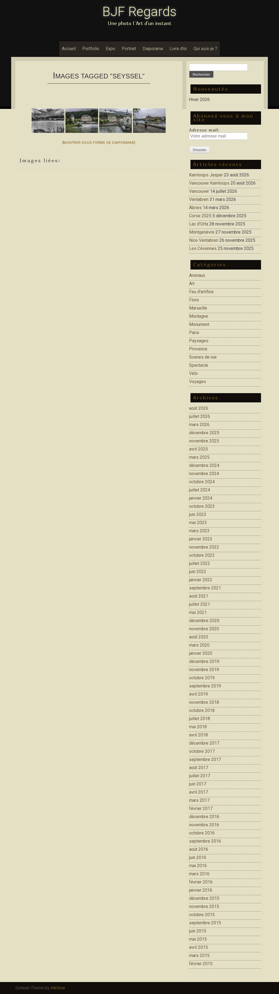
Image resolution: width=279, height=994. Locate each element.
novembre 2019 (204, 669)
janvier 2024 (200, 498)
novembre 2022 (204, 547)
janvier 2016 (200, 890)
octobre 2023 (202, 506)
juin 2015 (197, 931)
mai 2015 (198, 939)
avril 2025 (198, 449)
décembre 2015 (204, 898)
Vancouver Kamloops (209, 183)
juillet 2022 (199, 563)
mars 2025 (199, 457)
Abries (195, 207)
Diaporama (152, 48)
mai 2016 (198, 865)
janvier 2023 (200, 539)
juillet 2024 (199, 490)
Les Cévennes (203, 248)
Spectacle (198, 365)
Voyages (197, 381)
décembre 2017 (204, 743)
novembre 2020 (204, 628)
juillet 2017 (199, 775)
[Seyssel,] (48, 120)
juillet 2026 (199, 416)
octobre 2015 (202, 914)
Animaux (197, 275)
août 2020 (198, 637)
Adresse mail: (204, 130)
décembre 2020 (204, 620)
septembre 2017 (205, 759)
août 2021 (198, 596)
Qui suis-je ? (205, 48)
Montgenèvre (201, 232)
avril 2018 (198, 735)
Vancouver (199, 191)
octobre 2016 (202, 833)
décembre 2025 (204, 432)
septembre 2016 (205, 841)
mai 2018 (198, 726)
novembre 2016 (204, 824)
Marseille (198, 308)
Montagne (198, 316)
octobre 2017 (202, 751)
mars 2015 (199, 955)
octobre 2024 (202, 481)
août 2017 (198, 767)
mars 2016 (199, 873)
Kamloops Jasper (206, 175)
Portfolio (90, 48)
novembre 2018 (204, 702)
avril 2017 (198, 792)
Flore (194, 299)
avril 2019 (198, 694)
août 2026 (198, 408)
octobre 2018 (202, 710)
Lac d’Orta (198, 224)
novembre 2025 (204, 441)
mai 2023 (198, 522)
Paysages (198, 340)
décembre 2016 (204, 816)
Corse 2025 (200, 215)
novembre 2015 (204, 906)
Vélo (193, 373)
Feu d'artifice (201, 291)
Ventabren (198, 199)
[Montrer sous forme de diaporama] (98, 142)
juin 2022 (197, 571)
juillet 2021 (199, 604)
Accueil (69, 48)
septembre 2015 (205, 922)
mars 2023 (199, 530)
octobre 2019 (202, 677)
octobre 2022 (202, 555)
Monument (199, 324)
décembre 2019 (204, 661)
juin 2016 (197, 857)
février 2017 (201, 808)
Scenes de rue (203, 357)
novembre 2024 (204, 473)
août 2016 (198, 849)
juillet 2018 (199, 718)
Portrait (129, 48)
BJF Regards (139, 11)
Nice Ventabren (203, 240)
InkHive (58, 987)
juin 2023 (197, 514)
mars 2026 (199, 424)
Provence (198, 348)
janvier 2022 (200, 579)
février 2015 (201, 963)
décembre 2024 (204, 465)
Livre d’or (178, 48)
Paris (194, 332)
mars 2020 (199, 645)
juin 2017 (197, 784)
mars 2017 (199, 800)
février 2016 (201, 882)
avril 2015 (198, 947)
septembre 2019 (205, 686)
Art (192, 283)
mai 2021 (198, 612)
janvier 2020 (200, 653)
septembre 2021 (205, 588)
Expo (110, 48)
